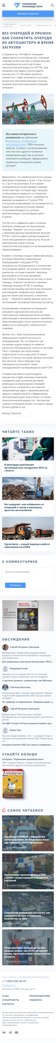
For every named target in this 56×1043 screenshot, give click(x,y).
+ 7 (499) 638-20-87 (14, 981)
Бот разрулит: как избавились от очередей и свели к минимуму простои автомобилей (24, 507)
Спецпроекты (10, 1000)
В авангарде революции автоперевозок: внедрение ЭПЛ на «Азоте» (25, 467)
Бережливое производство (17, 848)
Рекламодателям (39, 996)
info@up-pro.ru (9, 985)
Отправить (15, 585)
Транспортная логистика (9, 25)
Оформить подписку (28, 13)
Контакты (8, 1004)
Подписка (35, 1000)
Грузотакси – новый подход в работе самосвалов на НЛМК (27, 545)
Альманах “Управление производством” (23, 759)
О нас (5, 996)
